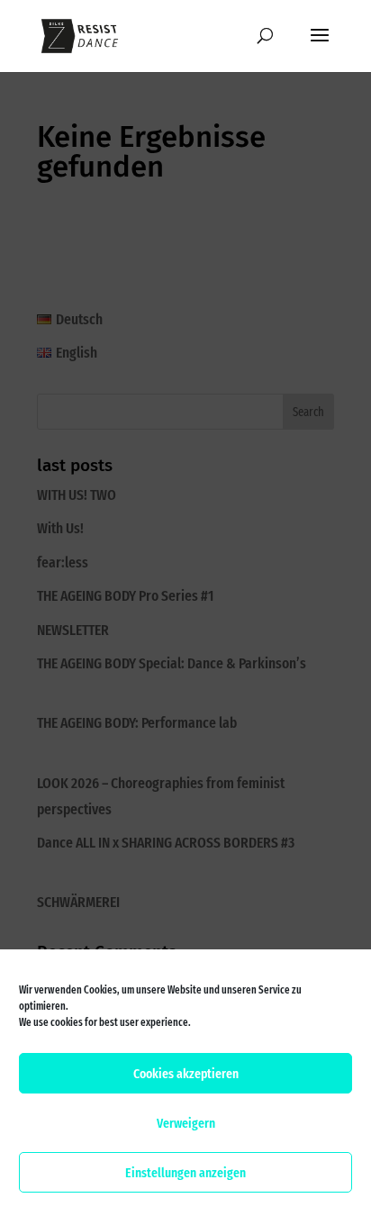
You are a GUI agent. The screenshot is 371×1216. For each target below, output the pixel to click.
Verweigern (186, 1123)
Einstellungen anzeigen (185, 1173)
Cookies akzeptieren (186, 1074)
